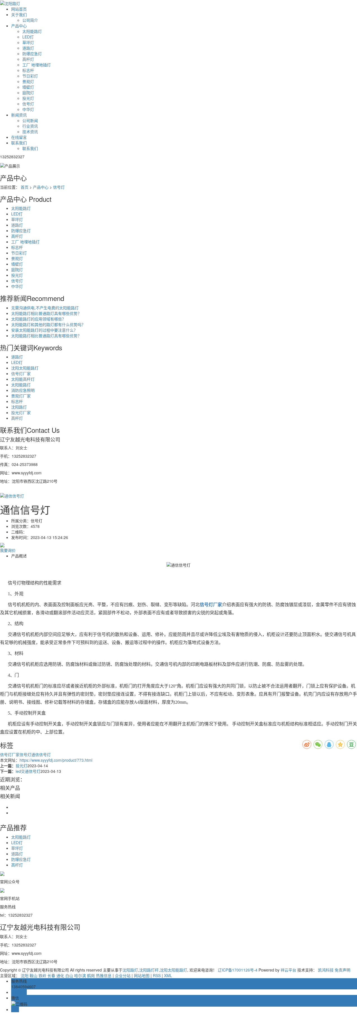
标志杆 (28, 70)
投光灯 (28, 98)
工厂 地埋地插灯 (36, 64)
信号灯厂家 (21, 373)
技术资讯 (30, 131)
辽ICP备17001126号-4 (237, 970)
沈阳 (24, 975)
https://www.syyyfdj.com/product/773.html (56, 760)
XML (168, 975)
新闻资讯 (19, 115)
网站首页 (19, 9)
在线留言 (19, 137)
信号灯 (28, 103)
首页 (24, 187)
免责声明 (342, 970)
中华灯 (28, 109)
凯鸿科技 (326, 970)
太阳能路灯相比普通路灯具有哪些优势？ (46, 313)
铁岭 (42, 975)
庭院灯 (28, 92)
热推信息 (104, 975)
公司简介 (30, 20)
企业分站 (123, 975)
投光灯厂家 (21, 412)
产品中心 (19, 25)
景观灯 (28, 81)
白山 (69, 975)
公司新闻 (30, 120)
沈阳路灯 (19, 407)
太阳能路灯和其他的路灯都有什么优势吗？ (48, 324)
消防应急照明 (23, 390)
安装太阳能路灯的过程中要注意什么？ (44, 330)
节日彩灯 (30, 76)
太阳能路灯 (32, 31)
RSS (157, 975)
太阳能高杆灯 (23, 379)
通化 (60, 975)
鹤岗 (91, 975)
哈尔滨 (80, 975)
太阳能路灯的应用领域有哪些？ (38, 319)
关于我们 (19, 14)
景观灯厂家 (21, 396)
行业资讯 (30, 126)
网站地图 (141, 975)
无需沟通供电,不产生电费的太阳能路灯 (45, 307)
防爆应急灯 (32, 53)
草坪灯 (28, 42)
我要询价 (8, 550)
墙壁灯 (28, 87)
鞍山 (33, 975)
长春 (51, 975)
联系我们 (19, 142)
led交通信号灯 (28, 771)
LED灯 (28, 37)
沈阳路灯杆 (149, 970)
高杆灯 (28, 59)
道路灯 (28, 48)
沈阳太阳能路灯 (24, 368)
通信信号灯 (41, 754)
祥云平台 (288, 970)
